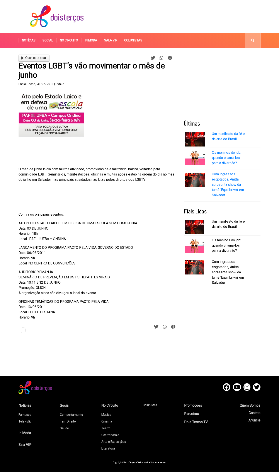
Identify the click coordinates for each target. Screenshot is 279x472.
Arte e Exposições (113, 441)
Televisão (25, 421)
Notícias (29, 40)
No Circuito (69, 40)
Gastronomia (110, 435)
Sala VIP (110, 40)
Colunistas (133, 40)
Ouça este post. (36, 58)
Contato (254, 413)
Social (48, 40)
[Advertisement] (180, 16)
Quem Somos (250, 405)
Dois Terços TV (196, 422)
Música (106, 414)
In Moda (91, 40)
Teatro (106, 428)
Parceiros (191, 414)
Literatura (108, 448)
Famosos (25, 414)
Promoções (193, 405)
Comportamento (71, 414)
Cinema (106, 421)
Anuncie (254, 420)
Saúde (64, 428)
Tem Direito (68, 421)
